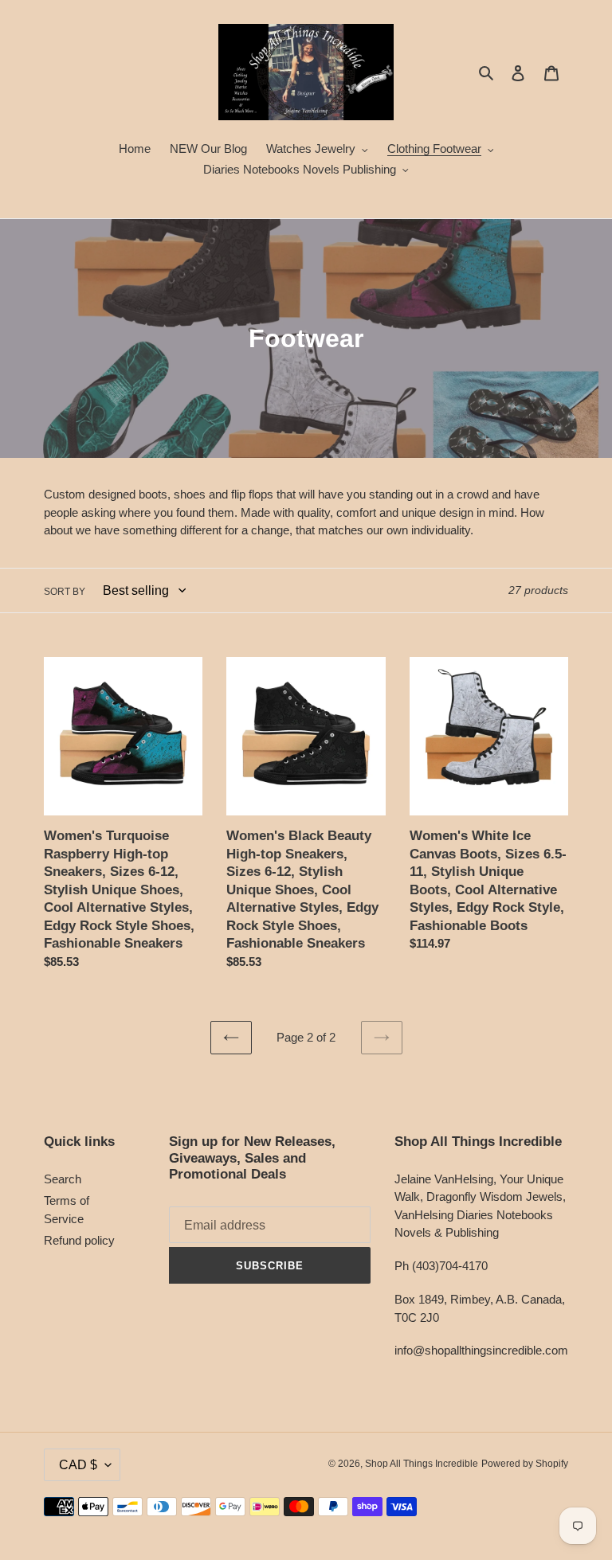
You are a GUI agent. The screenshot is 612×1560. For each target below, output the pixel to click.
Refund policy (79, 1240)
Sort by (64, 591)
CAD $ (78, 1465)
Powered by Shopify (524, 1463)
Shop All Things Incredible (421, 1463)
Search (62, 1179)
